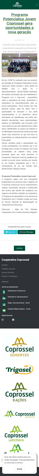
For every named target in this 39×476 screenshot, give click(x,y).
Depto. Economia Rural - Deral (19, 303)
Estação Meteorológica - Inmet (19, 309)
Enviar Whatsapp (27, 232)
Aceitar (19, 469)
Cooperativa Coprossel (15, 259)
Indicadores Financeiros (17, 291)
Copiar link (11, 232)
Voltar (20, 248)
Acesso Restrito (8, 272)
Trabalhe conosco (8, 269)
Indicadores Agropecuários (18, 297)
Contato (5, 265)
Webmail (5, 282)
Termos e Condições (9, 276)
